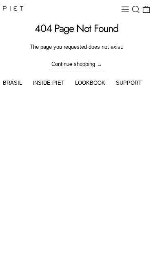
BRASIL (12, 83)
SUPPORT (129, 83)
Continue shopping (73, 64)
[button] (136, 9)
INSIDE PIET (48, 83)
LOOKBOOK (90, 83)
